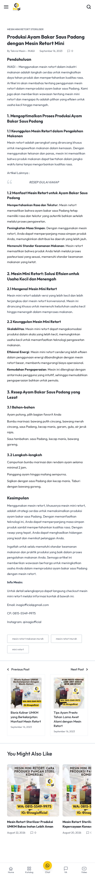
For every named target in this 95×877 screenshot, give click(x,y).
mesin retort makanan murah (28, 638)
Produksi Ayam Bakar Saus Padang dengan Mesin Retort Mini (46, 40)
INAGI (11, 67)
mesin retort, (37, 506)
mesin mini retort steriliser (25, 29)
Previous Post (20, 669)
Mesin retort (15, 143)
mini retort (18, 649)
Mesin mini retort (19, 295)
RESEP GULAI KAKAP (44, 182)
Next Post (77, 669)
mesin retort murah (66, 638)
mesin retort (48, 67)
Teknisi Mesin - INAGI (22, 51)
